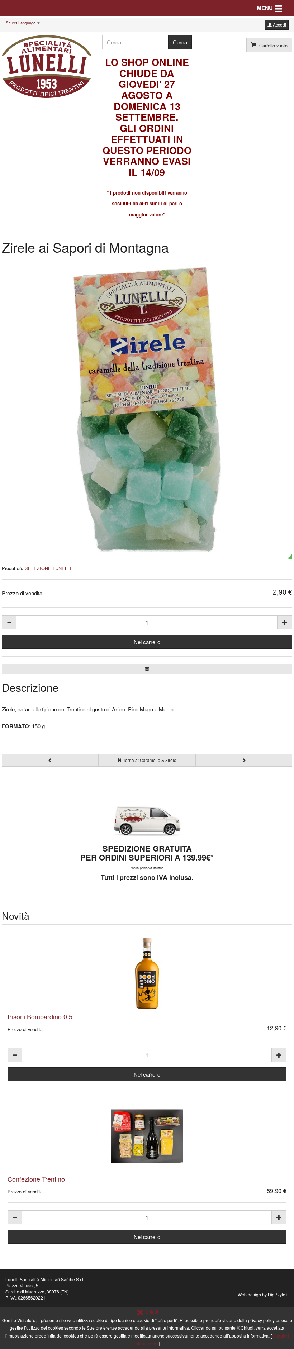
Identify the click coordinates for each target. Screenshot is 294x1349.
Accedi (279, 25)
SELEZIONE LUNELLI (48, 568)
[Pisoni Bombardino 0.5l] (147, 973)
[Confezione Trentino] (147, 1136)
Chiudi (151, 1312)
